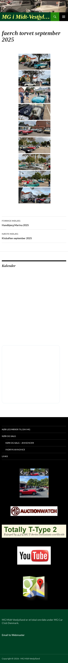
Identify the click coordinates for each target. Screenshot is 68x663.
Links (5, 456)
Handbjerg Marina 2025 (15, 223)
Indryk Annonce (15, 449)
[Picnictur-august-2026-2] (37, 472)
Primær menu (63, 16)
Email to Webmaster (13, 634)
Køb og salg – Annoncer (19, 442)
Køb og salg (9, 436)
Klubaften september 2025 (17, 236)
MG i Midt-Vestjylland (26, 16)
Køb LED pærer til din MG (16, 429)
